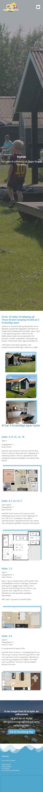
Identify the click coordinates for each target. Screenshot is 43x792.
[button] (38, 7)
